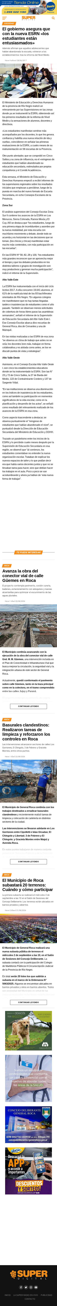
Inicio (8, 1295)
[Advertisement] (28, 519)
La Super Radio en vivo (25, 1295)
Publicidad (46, 1295)
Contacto (30, 1299)
